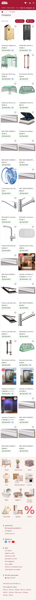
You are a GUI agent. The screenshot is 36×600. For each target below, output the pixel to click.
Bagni (6, 500)
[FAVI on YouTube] (13, 542)
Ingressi (17, 516)
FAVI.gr (5, 595)
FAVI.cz (5, 589)
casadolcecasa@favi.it (14, 528)
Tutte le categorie (26, 8)
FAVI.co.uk (18, 592)
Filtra (31, 21)
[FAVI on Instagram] (9, 542)
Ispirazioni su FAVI (11, 558)
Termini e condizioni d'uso (13, 567)
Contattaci (8, 531)
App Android (11, 578)
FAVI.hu (29, 589)
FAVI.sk (11, 589)
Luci (6, 485)
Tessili (29, 470)
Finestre (12, 12)
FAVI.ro (22, 589)
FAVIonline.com (8, 583)
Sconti (29, 516)
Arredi (4, 8)
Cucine (29, 485)
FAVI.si (11, 595)
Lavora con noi (10, 533)
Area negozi (8, 564)
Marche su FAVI (10, 556)
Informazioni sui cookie (12, 569)
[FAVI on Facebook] (6, 542)
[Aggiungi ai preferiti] (15, 26)
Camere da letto (29, 501)
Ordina (21, 21)
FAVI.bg (25, 592)
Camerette (6, 516)
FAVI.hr (5, 592)
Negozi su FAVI (9, 553)
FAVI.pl (17, 589)
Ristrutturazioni (19, 485)
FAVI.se (11, 592)
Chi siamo (8, 550)
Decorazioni (11, 8)
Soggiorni (18, 500)
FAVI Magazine (9, 561)
